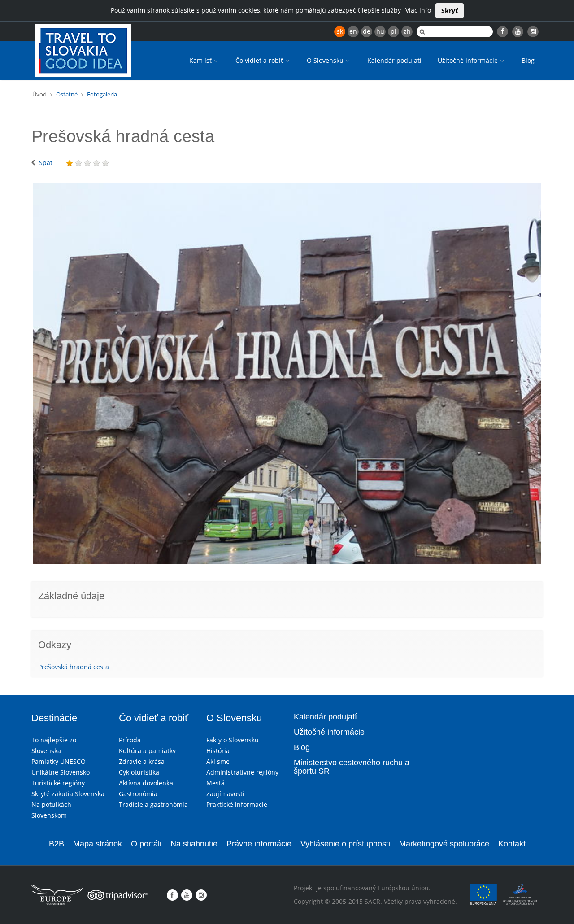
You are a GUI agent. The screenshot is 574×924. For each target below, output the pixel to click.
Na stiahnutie (193, 843)
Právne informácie (258, 843)
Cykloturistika (139, 772)
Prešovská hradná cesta (73, 666)
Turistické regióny (58, 783)
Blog (528, 60)
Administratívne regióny (242, 772)
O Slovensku (326, 60)
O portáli (146, 843)
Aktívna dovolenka (146, 783)
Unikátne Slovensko (60, 772)
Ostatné (67, 94)
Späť (45, 162)
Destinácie (54, 718)
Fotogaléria (102, 94)
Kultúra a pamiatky (147, 750)
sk (340, 31)
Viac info (418, 10)
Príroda (130, 740)
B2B (56, 843)
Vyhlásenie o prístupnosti (345, 843)
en (353, 31)
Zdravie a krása (142, 761)
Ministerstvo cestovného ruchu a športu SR (351, 767)
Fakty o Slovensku (232, 740)
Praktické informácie (236, 804)
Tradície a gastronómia (153, 804)
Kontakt (512, 843)
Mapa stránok (97, 843)
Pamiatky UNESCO (58, 761)
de (366, 31)
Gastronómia (138, 793)
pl (393, 31)
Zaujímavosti (225, 793)
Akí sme (218, 761)
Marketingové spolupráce (444, 843)
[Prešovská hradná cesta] (287, 373)
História (218, 750)
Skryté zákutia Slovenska (67, 793)
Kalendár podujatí (394, 60)
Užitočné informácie (469, 60)
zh (407, 31)
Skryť (449, 10)
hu (380, 31)
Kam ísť (201, 60)
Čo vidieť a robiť (260, 60)
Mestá (215, 783)
